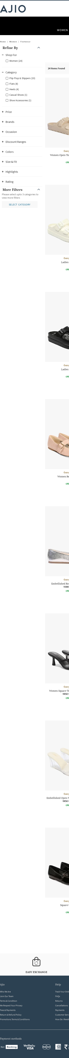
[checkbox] (22, 60)
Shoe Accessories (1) (20, 100)
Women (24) (15, 60)
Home (3, 41)
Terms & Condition (8, 1000)
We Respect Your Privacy (11, 1005)
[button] (22, 48)
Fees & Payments (7, 1010)
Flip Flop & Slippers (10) (22, 78)
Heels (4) (14, 89)
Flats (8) (13, 83)
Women (13, 41)
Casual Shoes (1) (18, 94)
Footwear (25, 41)
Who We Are (5, 991)
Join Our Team (6, 996)
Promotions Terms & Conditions (15, 1019)
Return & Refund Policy (11, 1014)
